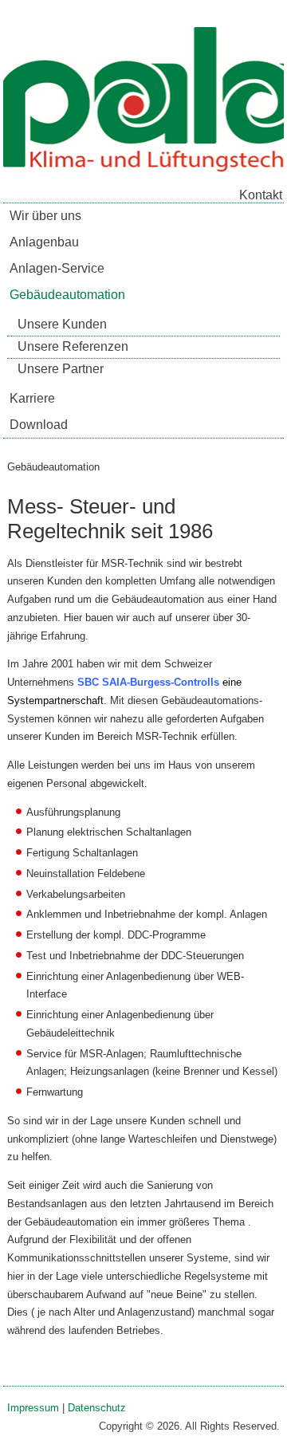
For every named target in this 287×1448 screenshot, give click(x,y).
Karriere (32, 398)
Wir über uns (45, 215)
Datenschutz (97, 1408)
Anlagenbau (44, 242)
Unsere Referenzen (73, 346)
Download (39, 424)
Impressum (33, 1408)
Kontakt (260, 195)
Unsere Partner (61, 369)
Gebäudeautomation (67, 294)
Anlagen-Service (57, 268)
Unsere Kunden (62, 324)
